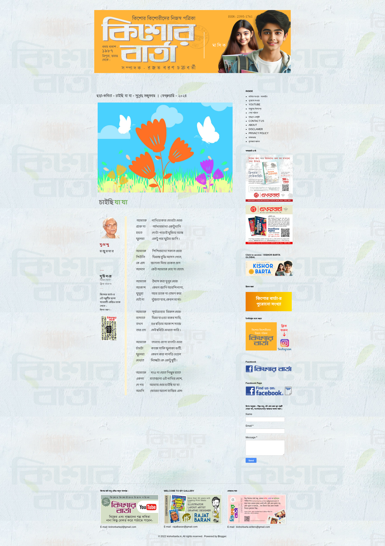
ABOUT (253, 125)
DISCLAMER (256, 129)
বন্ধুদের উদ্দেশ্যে (255, 108)
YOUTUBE (254, 104)
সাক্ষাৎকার (252, 137)
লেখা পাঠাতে (253, 112)
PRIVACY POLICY (258, 133)
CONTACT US (256, 121)
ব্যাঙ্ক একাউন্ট (254, 117)
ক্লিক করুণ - (105, 309)
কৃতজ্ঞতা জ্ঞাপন (254, 141)
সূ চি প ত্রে (106, 276)
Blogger (222, 536)
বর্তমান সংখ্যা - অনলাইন (258, 96)
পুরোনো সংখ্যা (254, 100)
